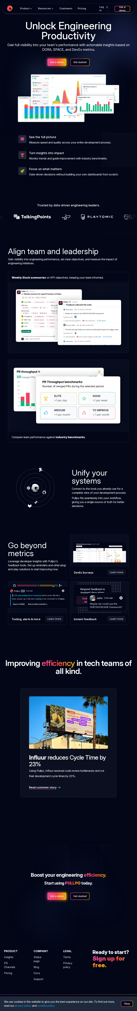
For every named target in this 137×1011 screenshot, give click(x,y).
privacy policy (23, 1005)
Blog (36, 967)
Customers (65, 8)
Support (38, 979)
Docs (37, 973)
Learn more (116, 572)
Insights (8, 957)
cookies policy (46, 1005)
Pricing (8, 973)
